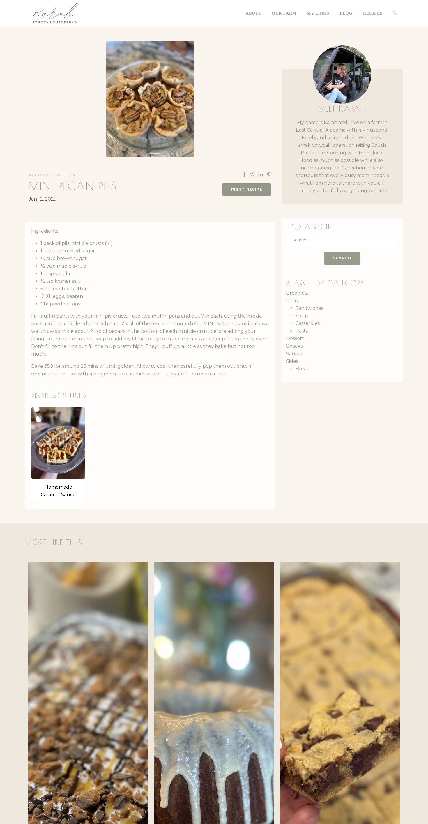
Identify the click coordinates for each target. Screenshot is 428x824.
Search (342, 258)
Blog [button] (346, 13)
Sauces (294, 353)
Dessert (65, 175)
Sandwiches (309, 308)
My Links (318, 13)
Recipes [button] (373, 13)
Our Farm (284, 13)
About (253, 13)
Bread (303, 369)
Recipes (39, 175)
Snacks (294, 346)
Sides (292, 361)
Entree (294, 300)
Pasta (302, 331)
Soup (302, 316)
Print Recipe (246, 189)
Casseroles (308, 323)
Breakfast (297, 293)
